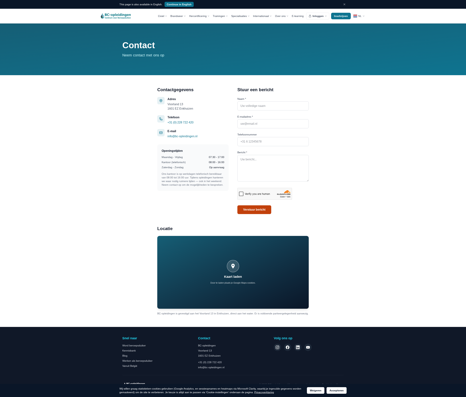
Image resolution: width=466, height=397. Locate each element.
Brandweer (176, 16)
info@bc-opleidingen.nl (182, 136)
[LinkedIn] (297, 347)
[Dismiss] (344, 4)
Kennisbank (129, 350)
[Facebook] (287, 347)
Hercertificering (198, 16)
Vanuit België (129, 365)
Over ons (280, 16)
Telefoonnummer (247, 134)
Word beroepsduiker (134, 345)
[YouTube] (308, 347)
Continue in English (179, 4)
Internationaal (261, 16)
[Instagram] (277, 347)
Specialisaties (239, 16)
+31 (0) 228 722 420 (180, 122)
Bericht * (242, 152)
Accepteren (336, 390)
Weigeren (315, 390)
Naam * (241, 98)
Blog (124, 355)
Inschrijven (341, 16)
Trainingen (219, 16)
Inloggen (318, 16)
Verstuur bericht (254, 209)
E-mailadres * (245, 116)
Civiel (161, 16)
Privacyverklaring (264, 392)
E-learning (298, 16)
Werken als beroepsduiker (137, 360)
